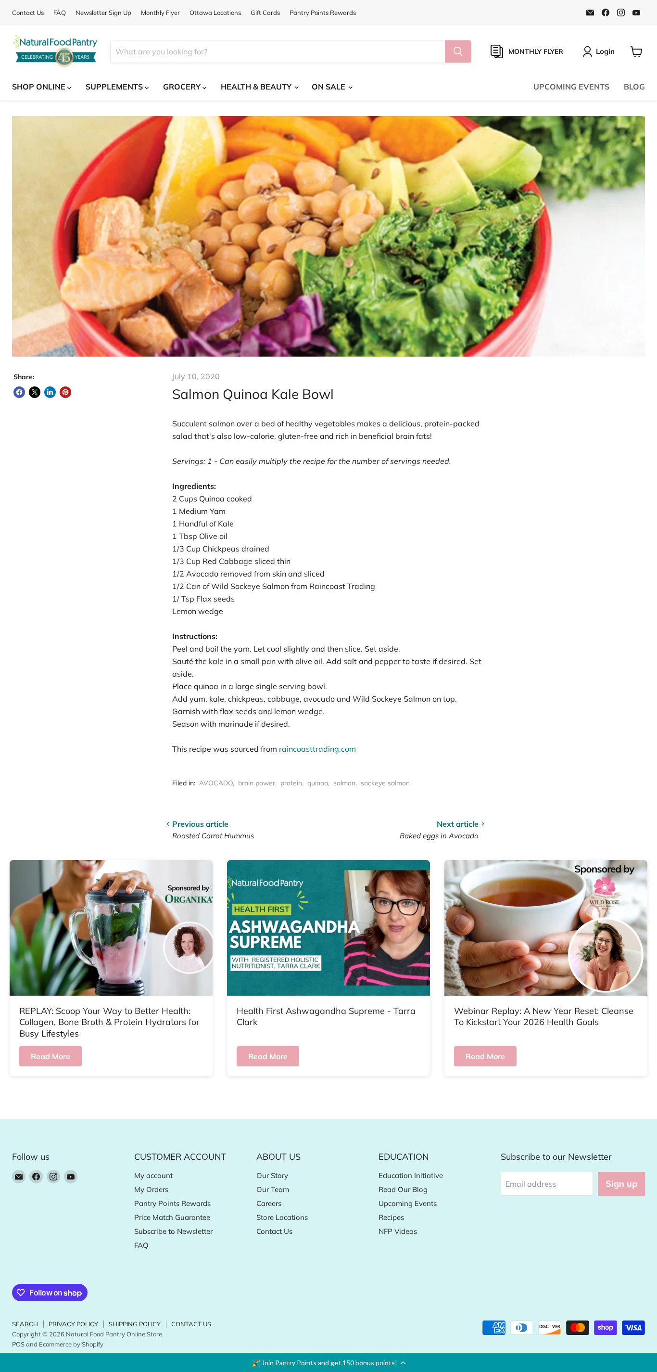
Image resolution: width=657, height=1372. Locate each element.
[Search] (458, 51)
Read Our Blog (403, 1189)
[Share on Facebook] (19, 392)
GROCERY (182, 86)
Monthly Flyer (160, 12)
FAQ (59, 12)
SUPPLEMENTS (115, 86)
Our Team (272, 1189)
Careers (268, 1203)
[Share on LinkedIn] (50, 392)
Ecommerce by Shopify (71, 1344)
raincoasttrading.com (317, 749)
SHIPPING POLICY (135, 1324)
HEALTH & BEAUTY (257, 86)
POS (18, 1344)
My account (153, 1175)
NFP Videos (398, 1231)
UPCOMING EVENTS (571, 86)
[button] (328, 1362)
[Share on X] (34, 392)
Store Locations (282, 1217)
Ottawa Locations (215, 12)
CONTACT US (191, 1324)
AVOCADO (216, 783)
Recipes (391, 1217)
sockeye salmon (385, 783)
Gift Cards (265, 12)
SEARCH (25, 1324)
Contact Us (28, 12)
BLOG (634, 86)
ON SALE (329, 86)
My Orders (151, 1189)
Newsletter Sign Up (103, 12)
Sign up (621, 1183)
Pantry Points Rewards (323, 12)
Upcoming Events (408, 1203)
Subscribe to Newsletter (173, 1231)
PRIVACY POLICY (73, 1324)
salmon (344, 783)
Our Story (272, 1175)
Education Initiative (411, 1175)
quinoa (317, 783)
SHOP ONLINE (39, 86)
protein (291, 783)
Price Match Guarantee (172, 1217)
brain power (256, 783)
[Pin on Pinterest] (65, 392)
